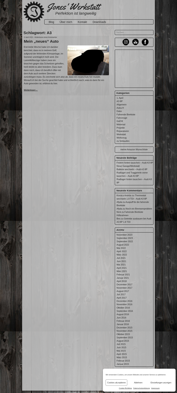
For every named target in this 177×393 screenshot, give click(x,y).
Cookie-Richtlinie (125, 388)
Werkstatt (121, 134)
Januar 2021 (123, 278)
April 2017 (122, 298)
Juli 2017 (121, 294)
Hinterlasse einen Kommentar (46, 37)
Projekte (121, 128)
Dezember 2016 (124, 301)
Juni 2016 (121, 317)
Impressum (155, 388)
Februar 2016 (123, 321)
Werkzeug (122, 138)
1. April (120, 98)
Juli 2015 (121, 344)
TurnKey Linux (101, 392)
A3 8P (120, 101)
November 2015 (124, 331)
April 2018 (122, 281)
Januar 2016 (123, 324)
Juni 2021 (121, 261)
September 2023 (125, 238)
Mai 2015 (121, 351)
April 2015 (122, 354)
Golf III (120, 121)
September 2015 (125, 337)
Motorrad (121, 124)
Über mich (66, 21)
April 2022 (122, 251)
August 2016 (123, 314)
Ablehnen (138, 382)
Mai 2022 (121, 248)
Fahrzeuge (122, 118)
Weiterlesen (31, 90)
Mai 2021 (121, 264)
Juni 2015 (121, 347)
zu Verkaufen (123, 141)
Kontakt (82, 21)
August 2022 (123, 245)
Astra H (120, 108)
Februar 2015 (123, 361)
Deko (119, 111)
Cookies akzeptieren (116, 382)
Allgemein (122, 104)
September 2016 (125, 311)
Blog (51, 21)
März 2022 (122, 255)
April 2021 (122, 268)
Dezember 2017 (124, 284)
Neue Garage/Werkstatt (128, 166)
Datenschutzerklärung (141, 388)
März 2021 (122, 271)
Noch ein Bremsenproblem (139, 209)
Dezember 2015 (124, 327)
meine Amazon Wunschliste (134, 149)
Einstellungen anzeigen (161, 382)
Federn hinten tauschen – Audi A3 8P (135, 163)
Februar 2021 (123, 274)
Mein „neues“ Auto (41, 41)
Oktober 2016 (123, 308)
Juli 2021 (121, 258)
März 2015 (122, 357)
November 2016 (124, 304)
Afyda (119, 202)
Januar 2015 (123, 364)
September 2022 (125, 241)
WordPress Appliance (78, 392)
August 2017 (123, 291)
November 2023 (124, 235)
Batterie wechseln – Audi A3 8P (132, 169)
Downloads (99, 21)
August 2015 (123, 341)
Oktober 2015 (123, 334)
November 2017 (124, 288)
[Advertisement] (134, 68)
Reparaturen (123, 131)
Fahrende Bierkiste (126, 114)
